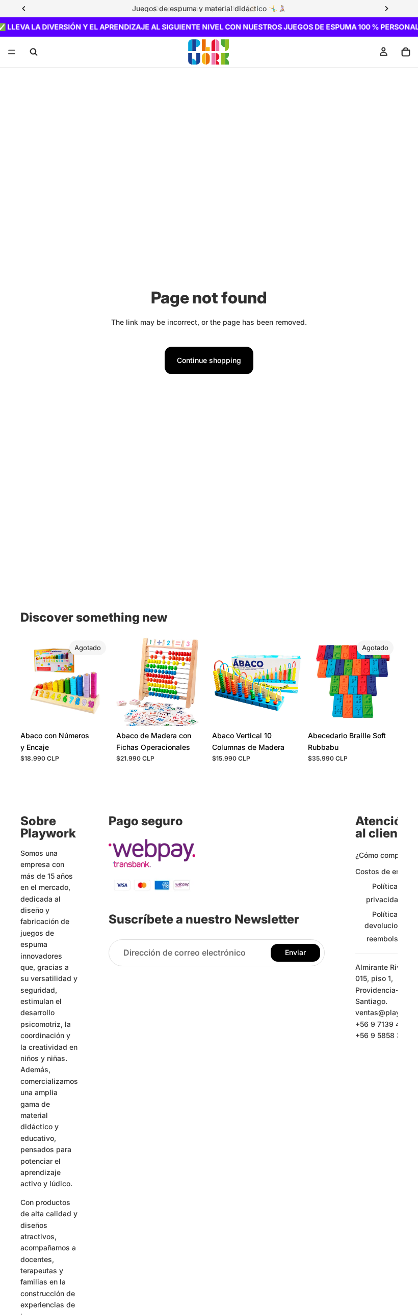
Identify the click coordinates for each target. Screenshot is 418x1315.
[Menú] (11, 52)
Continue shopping (209, 360)
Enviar (295, 952)
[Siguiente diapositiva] (99, 681)
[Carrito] (406, 52)
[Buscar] (33, 52)
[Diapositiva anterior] (31, 681)
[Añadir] (190, 711)
